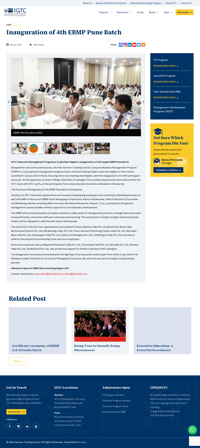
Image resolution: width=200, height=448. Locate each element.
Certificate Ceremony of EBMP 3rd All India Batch (35, 348)
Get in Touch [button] (16, 387)
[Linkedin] (130, 45)
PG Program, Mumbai (113, 394)
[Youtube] (134, 45)
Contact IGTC (15, 411)
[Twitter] (139, 45)
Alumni (152, 12)
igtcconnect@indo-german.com (22, 398)
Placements (122, 12)
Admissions (183, 12)
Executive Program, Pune (115, 406)
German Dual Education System (111, 3)
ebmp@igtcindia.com (75, 273)
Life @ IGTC (171, 3)
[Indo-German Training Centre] (15, 12)
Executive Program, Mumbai (116, 400)
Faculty (140, 12)
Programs (103, 12)
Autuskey (81, 442)
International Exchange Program (145, 3)
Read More (37, 326)
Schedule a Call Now (167, 170)
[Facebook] (121, 45)
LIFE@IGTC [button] (159, 387)
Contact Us (186, 3)
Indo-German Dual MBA (114, 411)
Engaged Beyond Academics (165, 411)
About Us (87, 3)
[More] (143, 45)
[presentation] (8, 102)
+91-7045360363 (33, 403)
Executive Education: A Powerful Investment (155, 348)
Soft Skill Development (162, 415)
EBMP (9, 24)
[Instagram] (125, 45)
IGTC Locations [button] (66, 387)
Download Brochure (164, 65)
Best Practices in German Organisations (170, 398)
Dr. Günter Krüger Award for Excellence (170, 394)
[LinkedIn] (27, 426)
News (167, 12)
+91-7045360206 (14, 403)
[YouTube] (36, 426)
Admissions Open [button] (116, 387)
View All (18, 361)
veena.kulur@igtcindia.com (48, 273)
